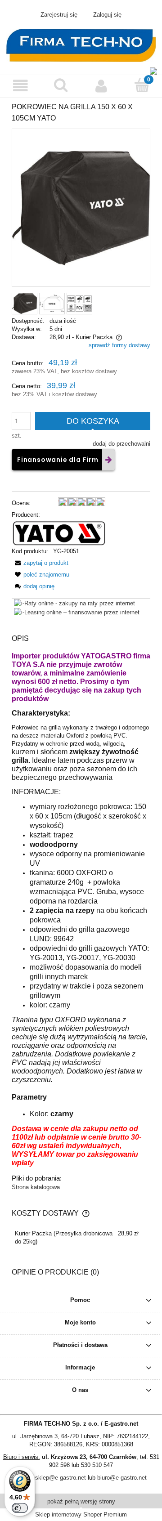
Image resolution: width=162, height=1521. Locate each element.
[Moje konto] (101, 85)
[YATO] (58, 532)
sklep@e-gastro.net (60, 1477)
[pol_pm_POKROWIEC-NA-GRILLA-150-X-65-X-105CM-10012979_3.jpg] (52, 303)
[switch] (20, 1508)
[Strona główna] (81, 44)
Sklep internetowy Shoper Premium (81, 1514)
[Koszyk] (142, 85)
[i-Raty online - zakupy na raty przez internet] (74, 602)
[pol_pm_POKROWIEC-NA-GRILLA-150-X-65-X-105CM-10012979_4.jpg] (79, 303)
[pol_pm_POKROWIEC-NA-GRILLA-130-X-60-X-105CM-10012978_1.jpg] (24, 303)
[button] (20, 85)
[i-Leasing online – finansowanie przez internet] (77, 612)
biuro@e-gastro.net (122, 1477)
